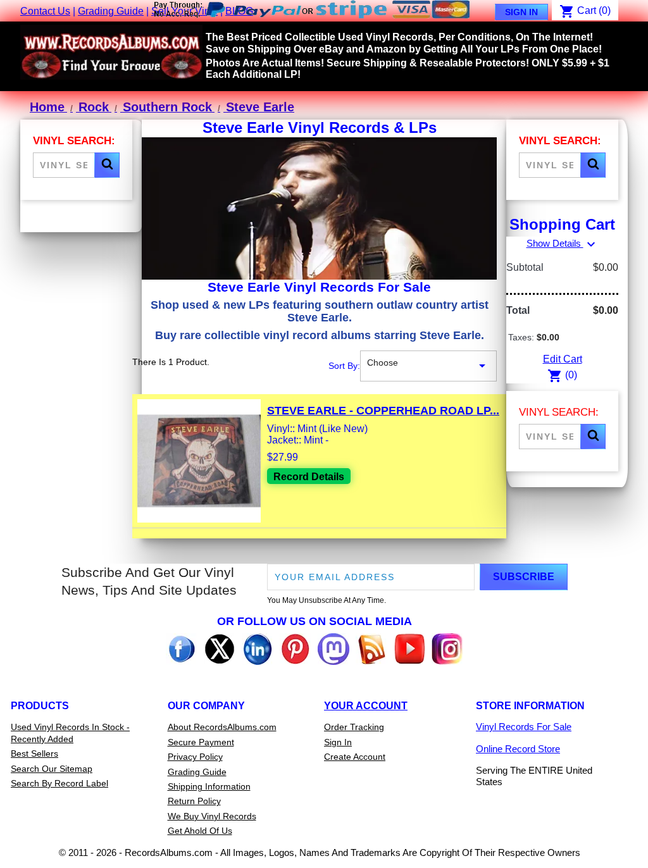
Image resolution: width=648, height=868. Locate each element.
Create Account (354, 757)
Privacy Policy (195, 757)
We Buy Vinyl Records (212, 816)
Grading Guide (111, 11)
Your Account (366, 705)
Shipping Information (209, 786)
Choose (428, 365)
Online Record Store (518, 748)
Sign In (521, 12)
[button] (107, 165)
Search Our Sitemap (51, 769)
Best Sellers (34, 753)
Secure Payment (201, 742)
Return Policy (194, 801)
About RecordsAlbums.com (222, 727)
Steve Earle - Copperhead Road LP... (383, 410)
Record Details (308, 476)
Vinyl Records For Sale (523, 726)
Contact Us (45, 11)
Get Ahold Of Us (200, 831)
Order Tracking (354, 727)
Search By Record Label (59, 783)
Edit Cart (562, 359)
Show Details (562, 243)
